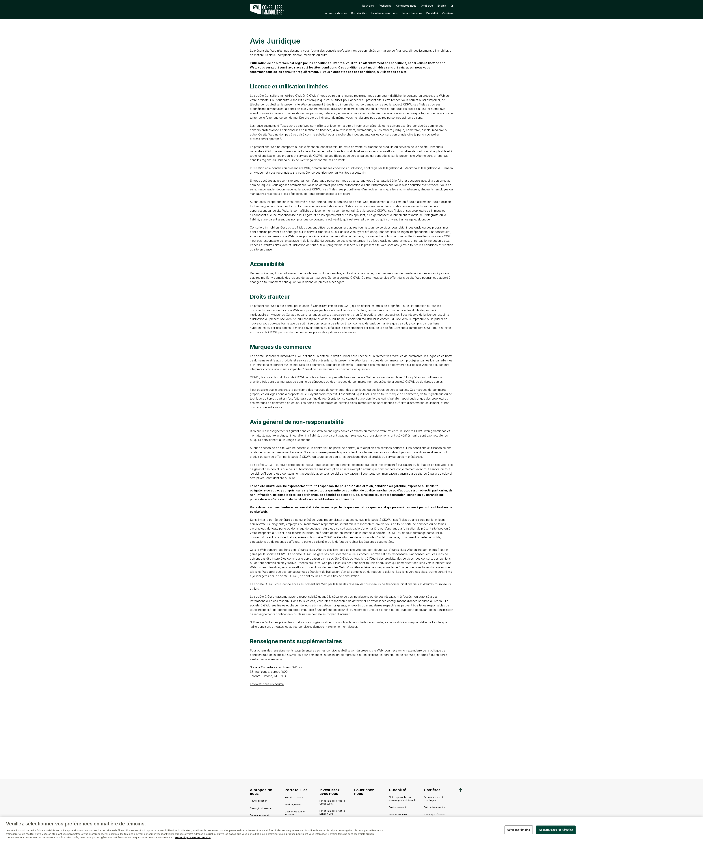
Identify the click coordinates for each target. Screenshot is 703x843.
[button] (452, 5)
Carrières (447, 13)
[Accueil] (267, 9)
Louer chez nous (412, 13)
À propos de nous (336, 13)
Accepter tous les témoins (556, 829)
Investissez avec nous (384, 13)
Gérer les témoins (518, 829)
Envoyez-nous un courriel (267, 684)
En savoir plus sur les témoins (193, 837)
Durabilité (432, 13)
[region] (351, 830)
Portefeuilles (359, 13)
